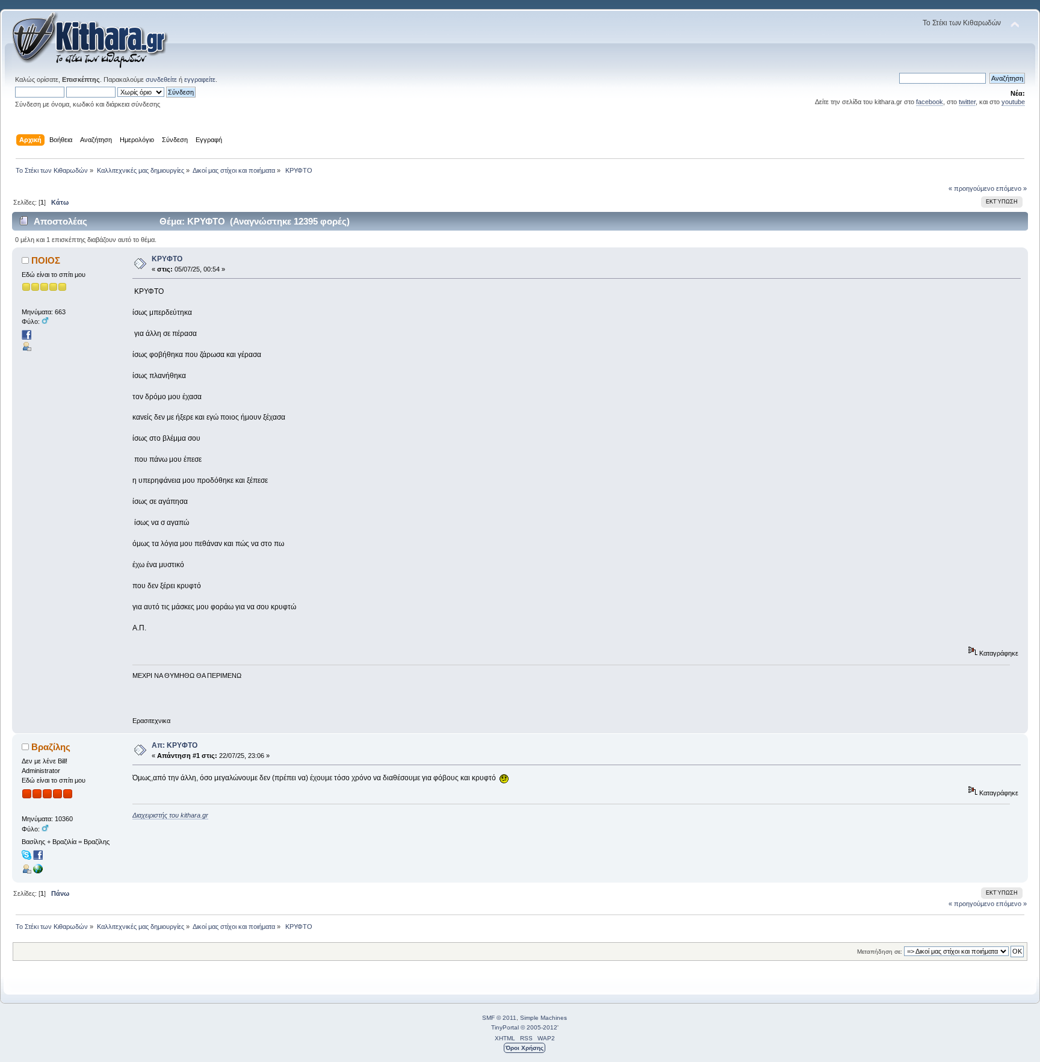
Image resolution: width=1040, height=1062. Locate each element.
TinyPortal (505, 1027)
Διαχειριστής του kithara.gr (170, 815)
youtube (1013, 101)
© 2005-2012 (539, 1027)
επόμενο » (1011, 188)
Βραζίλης (50, 747)
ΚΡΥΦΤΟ (167, 259)
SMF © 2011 (499, 1017)
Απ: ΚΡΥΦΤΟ (174, 745)
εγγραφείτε (199, 79)
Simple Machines (543, 1017)
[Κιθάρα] (38, 871)
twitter (967, 101)
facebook (929, 101)
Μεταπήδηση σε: (879, 951)
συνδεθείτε (161, 79)
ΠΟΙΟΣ (45, 260)
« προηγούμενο (971, 188)
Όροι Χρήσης (524, 1048)
